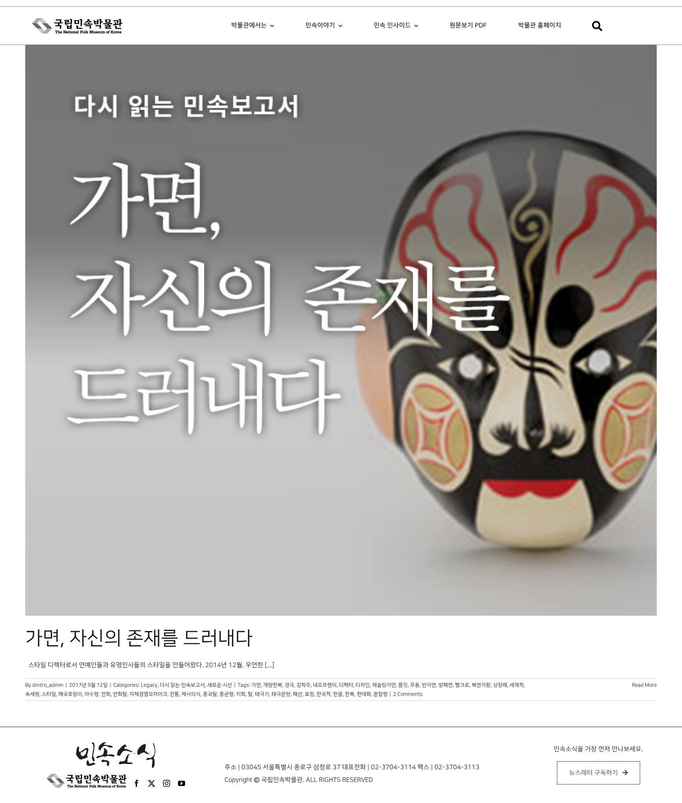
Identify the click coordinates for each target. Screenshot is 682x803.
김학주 (303, 685)
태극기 (262, 694)
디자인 (363, 685)
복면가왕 (481, 685)
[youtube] (181, 783)
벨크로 (462, 685)
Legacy (149, 685)
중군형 (226, 694)
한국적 (324, 694)
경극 (289, 685)
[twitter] (151, 783)
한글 (338, 694)
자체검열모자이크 (148, 694)
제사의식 (191, 694)
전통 (174, 694)
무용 (415, 685)
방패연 (445, 685)
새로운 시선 (219, 685)
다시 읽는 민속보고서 (182, 685)
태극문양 (281, 694)
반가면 (429, 685)
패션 (297, 694)
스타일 (49, 694)
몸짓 (403, 685)
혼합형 (380, 694)
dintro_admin (48, 685)
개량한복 (272, 685)
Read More (644, 685)
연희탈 (120, 694)
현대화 (364, 694)
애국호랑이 (70, 694)
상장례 (500, 685)
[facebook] (136, 783)
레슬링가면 (384, 685)
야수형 (91, 694)
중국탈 (210, 694)
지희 (240, 694)
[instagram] (166, 783)
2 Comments (407, 694)
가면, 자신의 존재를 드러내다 (139, 638)
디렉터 (346, 685)
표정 (309, 694)
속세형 (32, 694)
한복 (349, 694)
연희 (106, 694)
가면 (256, 685)
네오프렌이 (325, 685)
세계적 (517, 685)
